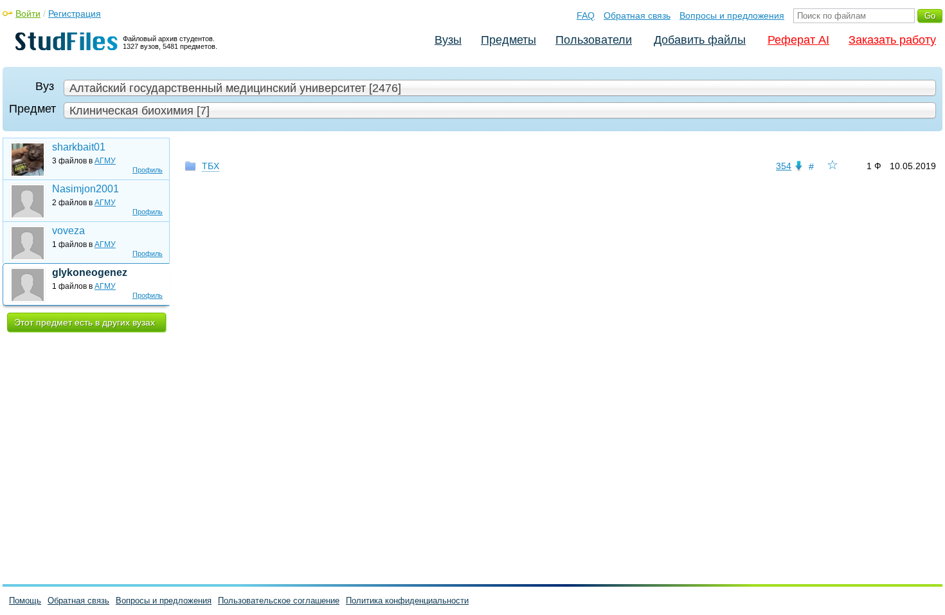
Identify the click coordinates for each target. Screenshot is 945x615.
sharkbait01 (78, 147)
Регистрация (74, 13)
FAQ (586, 15)
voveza (68, 230)
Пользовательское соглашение (278, 600)
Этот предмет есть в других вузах (84, 322)
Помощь (25, 600)
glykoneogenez (89, 272)
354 (783, 166)
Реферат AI (798, 39)
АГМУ (105, 160)
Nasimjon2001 (85, 188)
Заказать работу (892, 39)
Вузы (448, 39)
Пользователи (593, 39)
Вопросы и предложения (732, 15)
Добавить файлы (700, 39)
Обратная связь (637, 15)
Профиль (147, 170)
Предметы (508, 39)
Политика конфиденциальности (407, 600)
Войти (27, 13)
